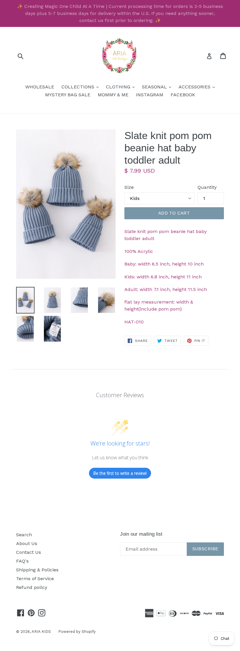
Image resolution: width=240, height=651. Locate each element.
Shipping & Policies (37, 570)
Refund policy (31, 587)
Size (129, 187)
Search (24, 534)
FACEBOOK (183, 94)
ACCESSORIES (198, 87)
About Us (26, 543)
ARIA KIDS (41, 631)
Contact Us (28, 552)
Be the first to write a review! (120, 473)
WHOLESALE (39, 87)
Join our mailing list (141, 534)
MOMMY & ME (113, 94)
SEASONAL (158, 87)
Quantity (207, 187)
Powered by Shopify (77, 631)
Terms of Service (35, 578)
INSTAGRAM (149, 94)
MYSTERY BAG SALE (67, 94)
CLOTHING (122, 87)
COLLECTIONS (81, 87)
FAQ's (22, 561)
